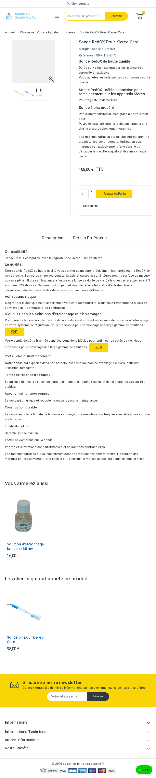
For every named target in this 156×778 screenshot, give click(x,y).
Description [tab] (52, 238)
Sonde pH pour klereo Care (25, 639)
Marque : (85, 49)
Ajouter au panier (114, 194)
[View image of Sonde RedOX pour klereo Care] (20, 93)
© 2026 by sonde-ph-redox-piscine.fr (78, 763)
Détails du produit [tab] (90, 238)
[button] (144, 769)
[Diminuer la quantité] (92, 198)
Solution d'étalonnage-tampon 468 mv (26, 546)
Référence (86, 55)
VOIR (14, 332)
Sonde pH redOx (103, 49)
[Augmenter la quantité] (92, 192)
